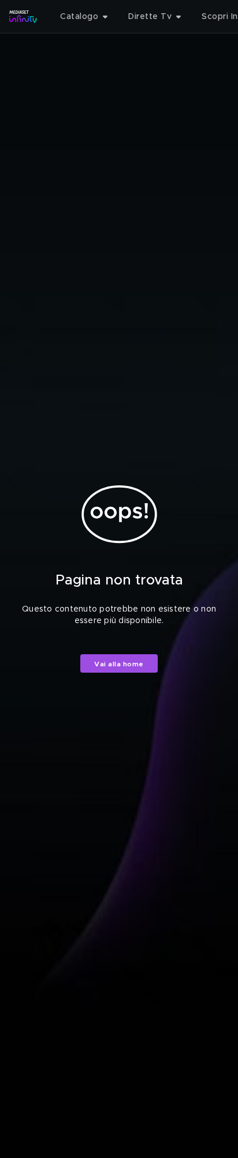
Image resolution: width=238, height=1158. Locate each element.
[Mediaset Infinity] (23, 17)
